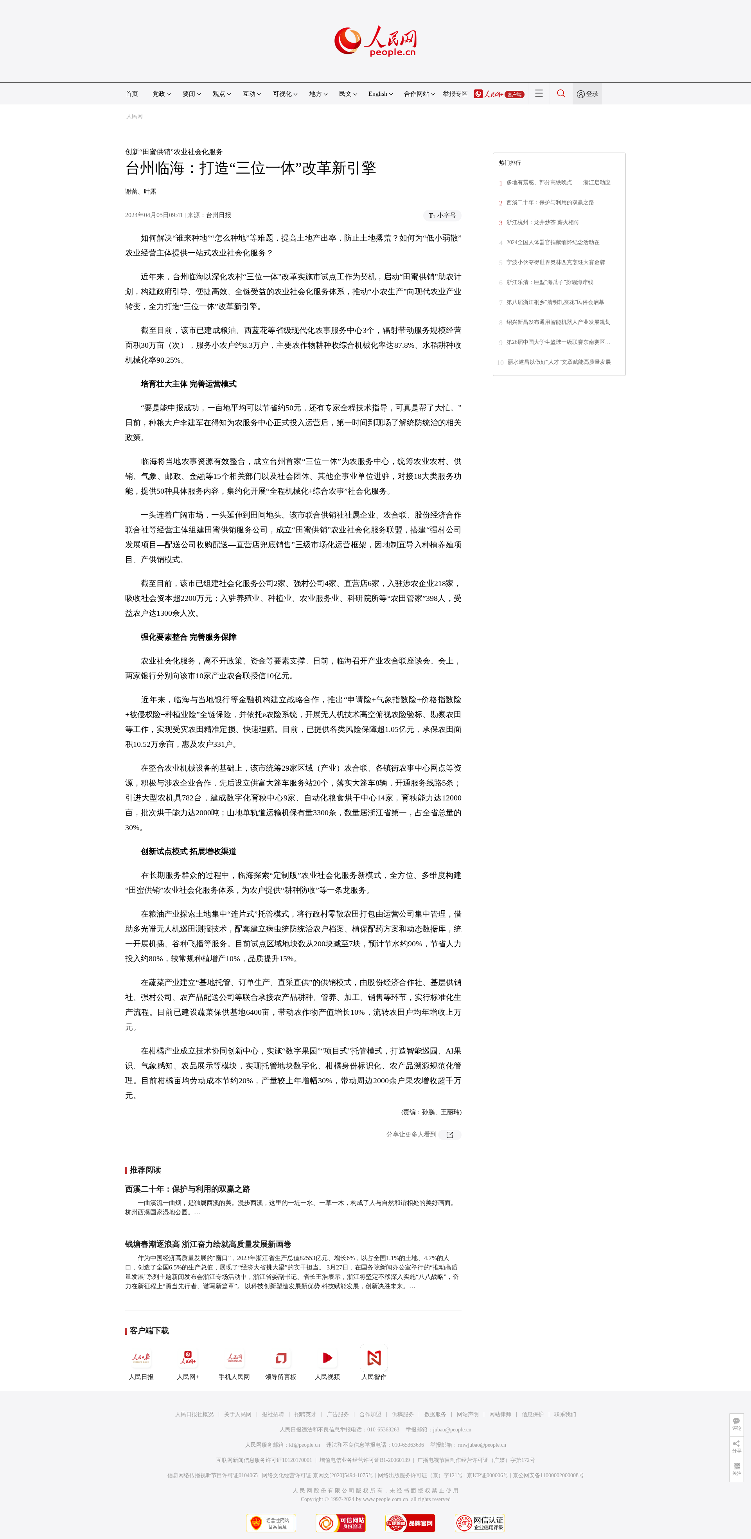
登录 (592, 93)
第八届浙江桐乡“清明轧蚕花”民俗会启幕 (555, 302)
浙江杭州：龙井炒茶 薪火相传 (543, 222)
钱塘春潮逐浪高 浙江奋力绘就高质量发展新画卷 (208, 1244)
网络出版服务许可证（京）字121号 (420, 1475)
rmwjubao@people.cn (482, 1445)
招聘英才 (305, 1414)
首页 (132, 93)
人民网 (134, 116)
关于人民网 (238, 1414)
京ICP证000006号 (487, 1475)
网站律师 (500, 1414)
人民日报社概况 (194, 1414)
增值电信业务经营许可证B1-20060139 (365, 1460)
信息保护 (533, 1414)
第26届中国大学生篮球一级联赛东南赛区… (559, 342)
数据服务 (435, 1414)
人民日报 (141, 1377)
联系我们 (565, 1414)
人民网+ (188, 1377)
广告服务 (338, 1414)
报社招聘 (273, 1414)
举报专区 (455, 93)
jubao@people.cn (452, 1430)
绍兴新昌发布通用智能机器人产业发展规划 (559, 322)
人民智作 (373, 1377)
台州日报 (218, 215)
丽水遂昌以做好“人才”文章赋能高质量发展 (559, 362)
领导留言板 (280, 1377)
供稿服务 (403, 1414)
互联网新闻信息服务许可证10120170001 (264, 1460)
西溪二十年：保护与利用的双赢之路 (187, 1189)
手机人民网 (234, 1377)
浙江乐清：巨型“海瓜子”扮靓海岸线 (550, 282)
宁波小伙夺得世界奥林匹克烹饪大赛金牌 (556, 262)
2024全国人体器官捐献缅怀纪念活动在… (556, 242)
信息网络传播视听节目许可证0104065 (212, 1475)
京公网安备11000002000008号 (548, 1475)
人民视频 (327, 1377)
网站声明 (468, 1414)
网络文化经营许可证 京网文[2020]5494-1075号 (318, 1475)
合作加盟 (370, 1414)
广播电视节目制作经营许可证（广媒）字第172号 (476, 1460)
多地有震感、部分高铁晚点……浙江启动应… (561, 182)
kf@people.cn (304, 1445)
